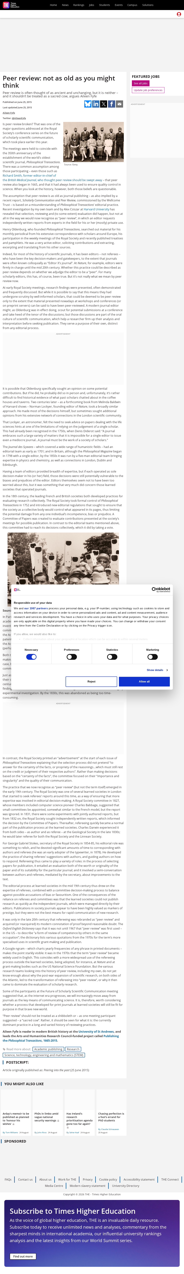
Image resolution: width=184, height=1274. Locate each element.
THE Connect (170, 1179)
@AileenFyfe (19, 118)
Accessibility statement (139, 1179)
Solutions (147, 5)
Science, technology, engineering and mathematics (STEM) (43, 1055)
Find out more (23, 1256)
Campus (132, 5)
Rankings (78, 5)
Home (53, 5)
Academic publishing (48, 1049)
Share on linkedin (95, 104)
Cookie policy (108, 1179)
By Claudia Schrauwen (108, 1129)
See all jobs (141, 83)
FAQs (8, 1179)
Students (104, 5)
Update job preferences (148, 90)
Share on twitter (103, 104)
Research (73, 1049)
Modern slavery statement (87, 1186)
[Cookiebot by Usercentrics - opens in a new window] (154, 589)
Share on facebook (111, 104)
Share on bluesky (87, 104)
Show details (155, 670)
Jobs (91, 5)
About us (45, 1179)
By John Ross (40, 1132)
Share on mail (119, 104)
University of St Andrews (96, 1032)
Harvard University (96, 209)
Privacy (88, 1179)
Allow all (144, 681)
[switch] (72, 657)
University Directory (125, 1186)
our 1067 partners (36, 608)
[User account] (179, 14)
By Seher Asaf (72, 1132)
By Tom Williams (10, 1132)
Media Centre (54, 1186)
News (65, 5)
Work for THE (67, 1179)
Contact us (25, 1179)
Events (119, 5)
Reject (91, 681)
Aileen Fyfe (9, 112)
